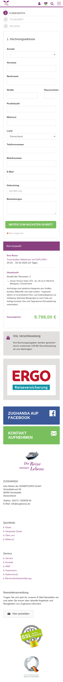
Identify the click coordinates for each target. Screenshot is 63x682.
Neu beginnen (16, 233)
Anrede (11, 49)
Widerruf (9, 539)
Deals (8, 527)
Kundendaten (15, 13)
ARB (7, 566)
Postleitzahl (13, 103)
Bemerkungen (14, 199)
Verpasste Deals (13, 531)
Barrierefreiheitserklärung (18, 578)
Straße (10, 90)
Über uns (10, 535)
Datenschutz (11, 574)
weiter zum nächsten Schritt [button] (31, 224)
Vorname (11, 62)
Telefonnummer (15, 144)
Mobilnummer (14, 158)
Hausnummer (50, 90)
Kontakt (9, 562)
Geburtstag (13, 185)
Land (9, 130)
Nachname (12, 76)
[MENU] (59, 4)
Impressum (11, 570)
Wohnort (11, 117)
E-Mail (10, 171)
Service (9, 558)
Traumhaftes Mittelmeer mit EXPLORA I (27, 259)
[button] (18, 614)
